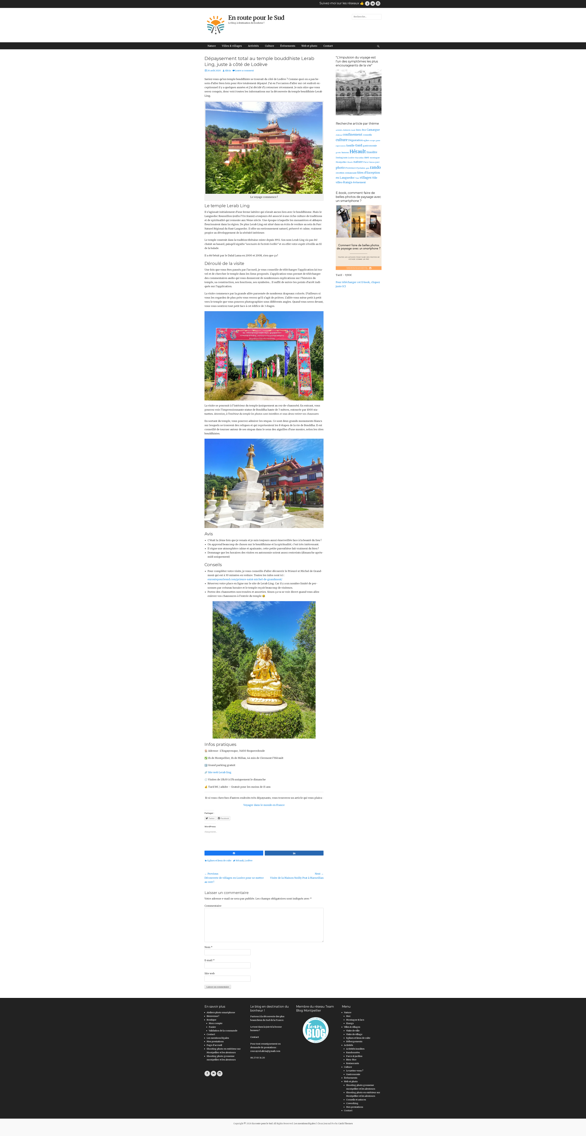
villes (339, 182)
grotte (338, 153)
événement (359, 182)
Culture (269, 45)
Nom (208, 947)
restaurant (350, 172)
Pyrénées (360, 168)
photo (340, 167)
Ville (374, 177)
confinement (352, 134)
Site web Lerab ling (220, 772)
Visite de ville (353, 1030)
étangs (347, 182)
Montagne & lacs (355, 1019)
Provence (350, 168)
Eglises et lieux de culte (219, 860)
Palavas (372, 162)
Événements (287, 45)
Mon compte (215, 1023)
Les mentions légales (218, 1038)
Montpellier (341, 162)
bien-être (361, 130)
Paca (365, 162)
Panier (212, 1027)
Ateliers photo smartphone (221, 1012)
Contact (328, 45)
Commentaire (212, 905)
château (339, 135)
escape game (375, 141)
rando (375, 167)
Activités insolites (355, 1048)
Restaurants (352, 1063)
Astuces (347, 130)
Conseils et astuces (356, 1099)
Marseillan (359, 158)
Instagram (341, 157)
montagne (375, 158)
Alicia (228, 70)
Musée (350, 162)
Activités (253, 45)
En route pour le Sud (256, 17)
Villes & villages (232, 45)
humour (345, 152)
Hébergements (354, 1041)
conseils (367, 134)
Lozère (351, 158)
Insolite (372, 152)
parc (377, 162)
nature (358, 162)
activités (339, 130)
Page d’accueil (214, 1045)
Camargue (373, 129)
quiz (367, 168)
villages (365, 177)
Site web (209, 973)
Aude (353, 130)
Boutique (211, 1019)
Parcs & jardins (354, 1056)
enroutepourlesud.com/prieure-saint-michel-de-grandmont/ (245, 579)
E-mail (209, 960)
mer (366, 157)
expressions (341, 146)
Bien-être (351, 1059)
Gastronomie (353, 1074)
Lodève (248, 860)
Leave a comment (244, 70)
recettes (340, 172)
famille (350, 145)
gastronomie (370, 145)
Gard (358, 145)
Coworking (352, 1103)
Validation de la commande (223, 1030)
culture (342, 140)
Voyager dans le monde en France (264, 804)
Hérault (240, 860)
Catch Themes (345, 1123)
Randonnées (353, 1052)
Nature (212, 45)
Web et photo (309, 45)
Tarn (357, 178)
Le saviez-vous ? (354, 1070)
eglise (366, 140)
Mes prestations (215, 1041)
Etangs (350, 1023)
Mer (348, 1016)
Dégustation (355, 140)
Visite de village (354, 1034)
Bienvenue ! (213, 1016)
